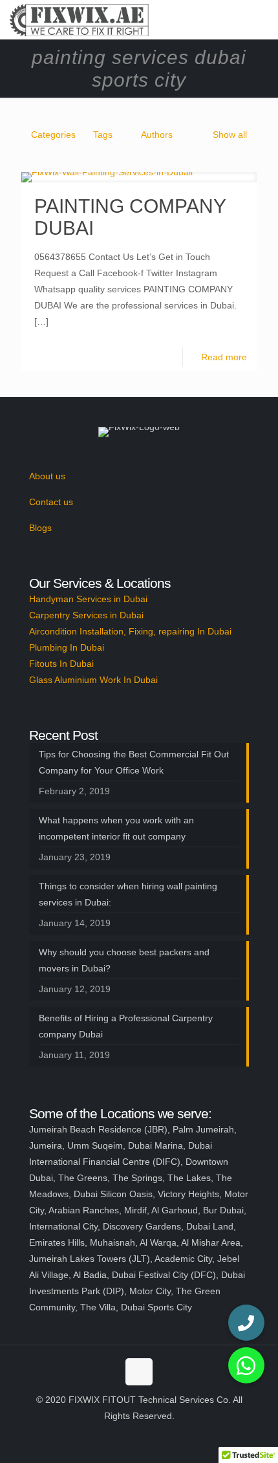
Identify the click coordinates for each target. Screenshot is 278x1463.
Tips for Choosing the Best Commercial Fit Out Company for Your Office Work (134, 762)
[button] (246, 1365)
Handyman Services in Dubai (88, 599)
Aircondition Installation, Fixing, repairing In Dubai (130, 631)
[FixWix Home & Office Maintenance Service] (79, 19)
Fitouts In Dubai (61, 663)
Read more (224, 357)
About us (47, 476)
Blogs (40, 528)
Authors (157, 134)
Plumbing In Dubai (66, 647)
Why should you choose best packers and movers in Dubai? (124, 960)
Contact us (51, 502)
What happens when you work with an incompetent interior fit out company (116, 828)
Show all (230, 134)
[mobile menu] (261, 19)
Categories (53, 134)
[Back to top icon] (139, 1371)
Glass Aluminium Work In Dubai (93, 680)
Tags (102, 134)
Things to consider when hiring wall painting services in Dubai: (128, 894)
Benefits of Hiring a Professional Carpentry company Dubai (126, 1026)
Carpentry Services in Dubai (86, 615)
